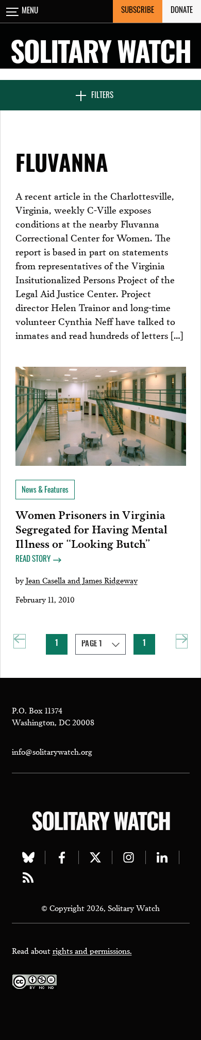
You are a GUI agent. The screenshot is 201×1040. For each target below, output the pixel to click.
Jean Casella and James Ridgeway (82, 580)
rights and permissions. (92, 950)
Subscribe (137, 11)
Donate (182, 11)
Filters (102, 96)
